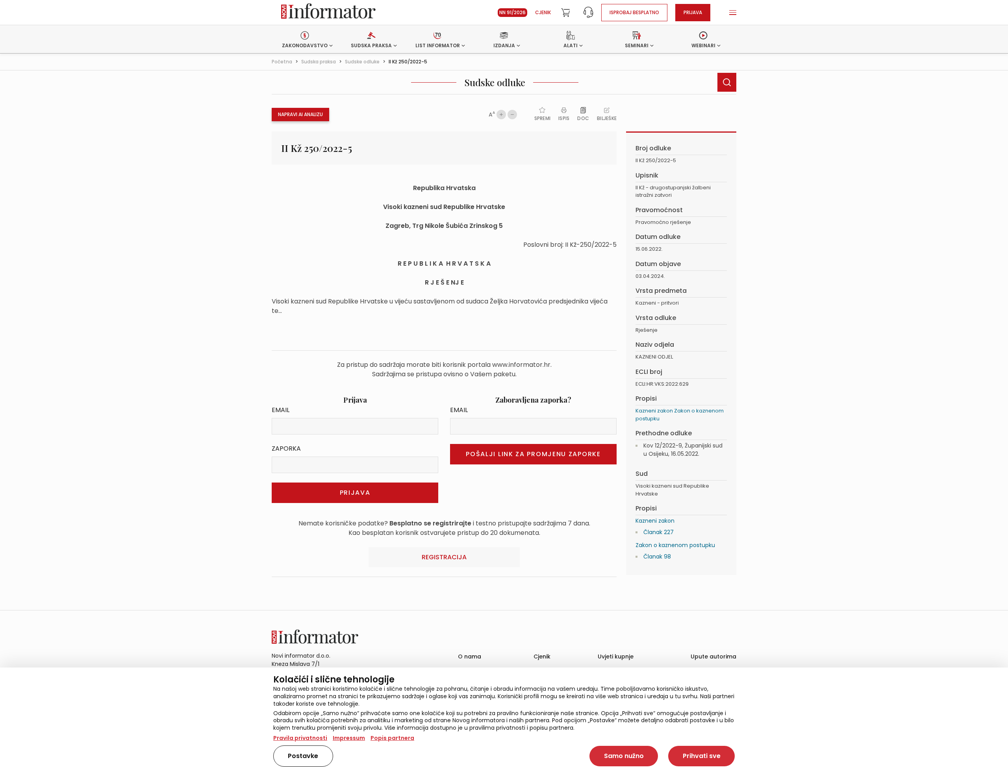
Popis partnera (392, 738)
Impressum (349, 738)
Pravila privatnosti (300, 738)
